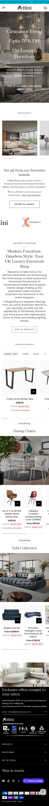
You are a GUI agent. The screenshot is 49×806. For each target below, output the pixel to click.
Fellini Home (10, 801)
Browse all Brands (24, 204)
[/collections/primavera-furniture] (28, 222)
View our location (31, 195)
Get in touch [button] (9, 760)
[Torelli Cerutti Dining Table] (19, 378)
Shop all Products (24, 329)
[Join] (44, 711)
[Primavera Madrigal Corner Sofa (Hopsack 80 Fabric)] (33, 614)
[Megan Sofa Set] (11, 614)
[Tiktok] (8, 781)
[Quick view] (39, 503)
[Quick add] (17, 620)
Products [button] (7, 744)
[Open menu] (6, 8)
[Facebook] (3, 781)
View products (25, 583)
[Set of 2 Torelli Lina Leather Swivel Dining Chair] (11, 497)
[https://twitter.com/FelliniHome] (18, 781)
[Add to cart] (33, 391)
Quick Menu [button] (8, 752)
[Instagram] (13, 781)
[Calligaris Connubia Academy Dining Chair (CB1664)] (33, 497)
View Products (25, 466)
